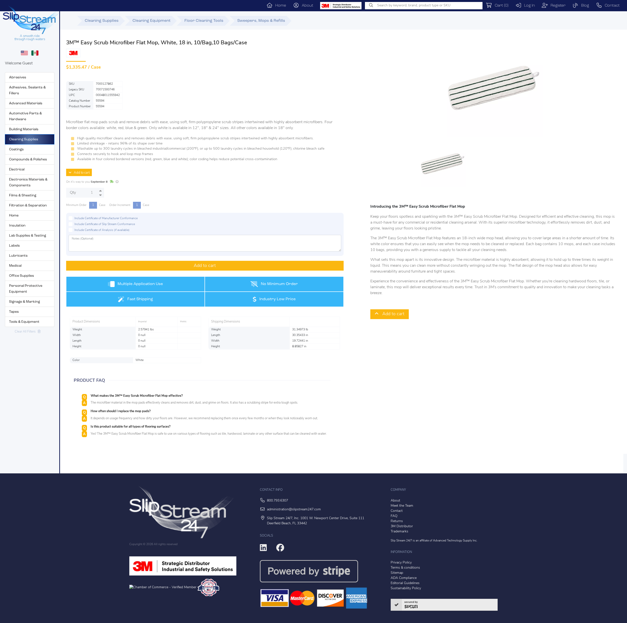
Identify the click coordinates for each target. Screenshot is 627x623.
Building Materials (23, 129)
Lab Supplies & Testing (27, 236)
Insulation (17, 226)
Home (279, 6)
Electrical (16, 169)
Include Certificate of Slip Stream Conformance (104, 224)
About (306, 6)
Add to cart (81, 172)
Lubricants (18, 256)
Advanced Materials (25, 103)
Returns (397, 521)
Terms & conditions (405, 568)
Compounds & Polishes (28, 159)
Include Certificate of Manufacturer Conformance (106, 218)
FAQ (394, 516)
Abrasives (17, 77)
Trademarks (399, 531)
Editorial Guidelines (405, 583)
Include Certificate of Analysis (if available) (102, 230)
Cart (500, 6)
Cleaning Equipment (151, 21)
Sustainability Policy (406, 588)
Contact (611, 6)
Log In (528, 6)
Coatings (16, 149)
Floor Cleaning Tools (203, 21)
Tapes (14, 312)
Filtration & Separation (28, 205)
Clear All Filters (26, 331)
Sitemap (397, 573)
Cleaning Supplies (23, 139)
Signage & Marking (24, 302)
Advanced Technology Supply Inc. (455, 540)
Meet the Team (402, 506)
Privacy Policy (401, 562)
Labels (14, 246)
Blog (584, 6)
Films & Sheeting (22, 195)
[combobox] (423, 5)
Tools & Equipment (24, 322)
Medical (15, 266)
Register (557, 6)
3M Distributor (402, 526)
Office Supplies (21, 276)
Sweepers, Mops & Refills (261, 21)
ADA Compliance (404, 578)
